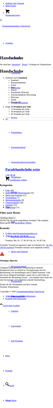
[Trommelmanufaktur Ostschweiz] (15, 26)
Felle (7, 190)
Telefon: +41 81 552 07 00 (16, 236)
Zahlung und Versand (14, 3)
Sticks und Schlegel (13, 195)
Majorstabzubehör (13, 200)
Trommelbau (10, 198)
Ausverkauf (10, 207)
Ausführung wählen (18, 180)
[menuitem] (29, 3)
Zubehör (9, 205)
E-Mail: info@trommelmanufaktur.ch (21, 233)
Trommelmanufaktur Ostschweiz (30, 291)
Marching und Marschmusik (17, 193)
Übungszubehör (12, 202)
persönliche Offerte (23, 223)
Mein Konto (10, 6)
